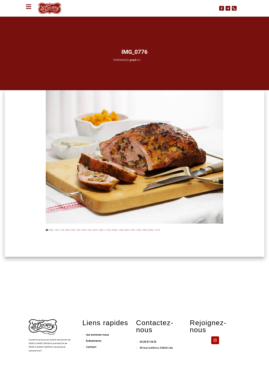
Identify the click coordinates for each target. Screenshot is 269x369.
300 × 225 (70, 230)
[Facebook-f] (221, 8)
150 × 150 (59, 230)
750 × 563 (81, 230)
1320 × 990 (141, 230)
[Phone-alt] (234, 8)
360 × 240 (129, 230)
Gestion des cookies (164, 363)
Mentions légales (102, 363)
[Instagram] (215, 340)
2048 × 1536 (118, 230)
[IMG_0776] (134, 157)
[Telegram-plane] (228, 8)
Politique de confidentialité (132, 363)
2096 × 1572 (154, 230)
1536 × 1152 (104, 230)
